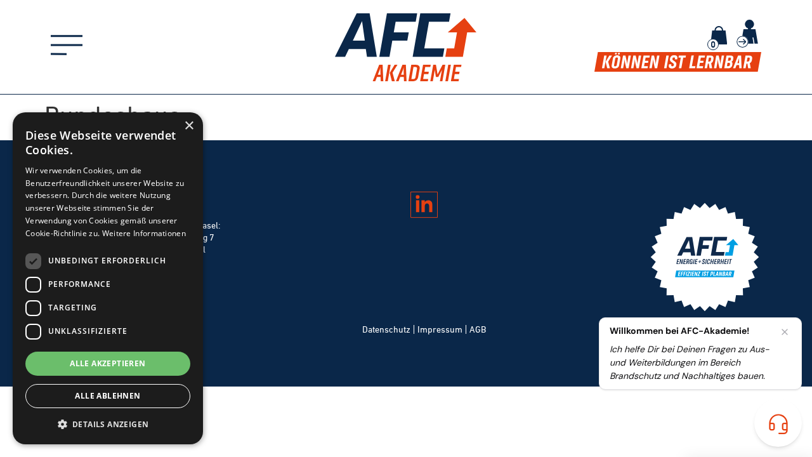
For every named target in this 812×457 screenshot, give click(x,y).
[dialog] (108, 278)
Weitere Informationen (144, 233)
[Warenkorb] (718, 35)
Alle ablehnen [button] (107, 395)
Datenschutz (386, 329)
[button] (107, 424)
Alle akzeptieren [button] (107, 363)
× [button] (188, 126)
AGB (477, 329)
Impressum (439, 329)
